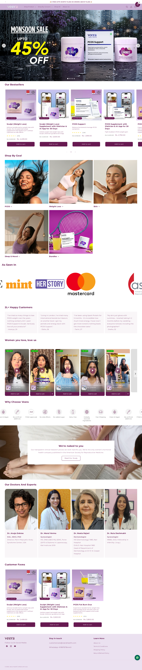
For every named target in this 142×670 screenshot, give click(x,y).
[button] (30, 7)
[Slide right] (75, 152)
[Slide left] (67, 152)
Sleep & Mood (11, 256)
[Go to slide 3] (72, 78)
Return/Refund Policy (101, 653)
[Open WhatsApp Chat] (137, 657)
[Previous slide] (4, 46)
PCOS (7, 206)
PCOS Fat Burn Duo (82, 605)
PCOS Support (79, 124)
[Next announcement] (136, 2)
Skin (96, 206)
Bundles (53, 256)
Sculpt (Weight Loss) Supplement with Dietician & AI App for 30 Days (53, 126)
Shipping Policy (99, 650)
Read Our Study (71, 458)
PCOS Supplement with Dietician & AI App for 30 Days (117, 126)
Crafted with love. (22, 666)
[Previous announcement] (5, 2)
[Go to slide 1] (67, 78)
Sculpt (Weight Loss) (17, 124)
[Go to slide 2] (70, 78)
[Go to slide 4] (74, 78)
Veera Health (13, 666)
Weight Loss (55, 206)
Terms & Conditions (101, 646)
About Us (97, 643)
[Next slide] (138, 46)
